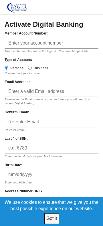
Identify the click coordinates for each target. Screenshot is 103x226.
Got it (51, 218)
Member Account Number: (26, 33)
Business (41, 68)
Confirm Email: (17, 112)
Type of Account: (18, 60)
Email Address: (17, 82)
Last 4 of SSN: (16, 139)
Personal (17, 68)
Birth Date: (13, 165)
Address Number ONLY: (24, 191)
